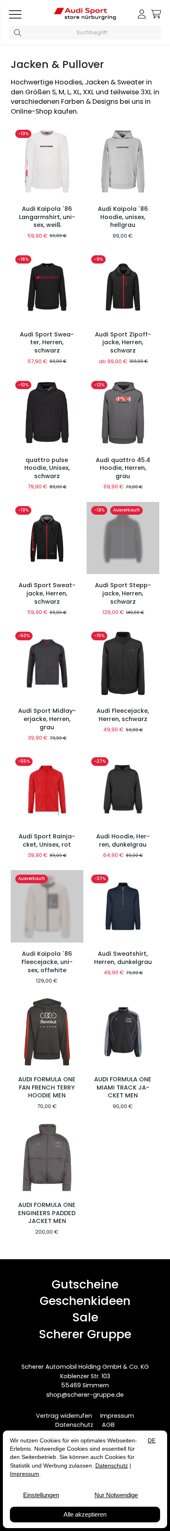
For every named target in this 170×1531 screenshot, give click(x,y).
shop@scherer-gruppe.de (85, 1395)
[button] (19, 33)
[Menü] (20, 14)
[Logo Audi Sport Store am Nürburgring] (85, 18)
